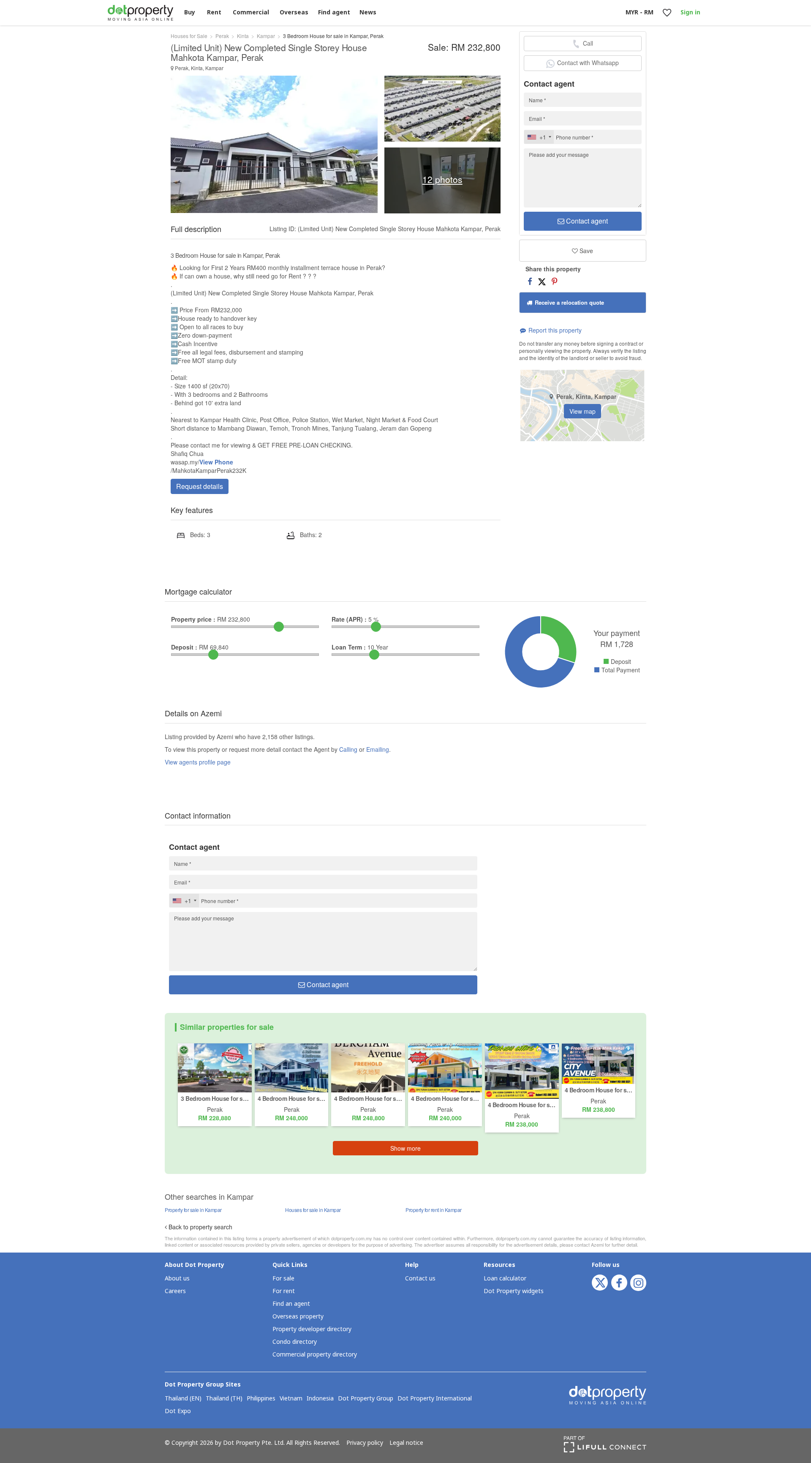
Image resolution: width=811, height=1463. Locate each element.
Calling (348, 749)
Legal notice (406, 1443)
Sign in (690, 12)
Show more (405, 1148)
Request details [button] (199, 486)
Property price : (193, 619)
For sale (283, 1278)
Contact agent (586, 221)
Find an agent (291, 1303)
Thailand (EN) (183, 1399)
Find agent (334, 12)
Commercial (251, 12)
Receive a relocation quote (568, 302)
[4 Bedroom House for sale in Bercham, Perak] (292, 1067)
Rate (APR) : (349, 619)
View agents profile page (198, 762)
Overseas (294, 12)
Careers (175, 1291)
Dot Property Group (365, 1399)
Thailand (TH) (224, 1399)
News (367, 12)
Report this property (554, 330)
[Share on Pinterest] (554, 281)
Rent (214, 12)
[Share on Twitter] (542, 281)
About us (177, 1278)
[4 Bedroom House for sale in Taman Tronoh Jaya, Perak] (522, 1070)
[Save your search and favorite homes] (667, 13)
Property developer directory (311, 1329)
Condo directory (294, 1341)
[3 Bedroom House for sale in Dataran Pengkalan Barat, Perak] (215, 1067)
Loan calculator (505, 1278)
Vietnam (291, 1399)
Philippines (261, 1399)
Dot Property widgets (514, 1291)
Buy (189, 12)
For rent (283, 1291)
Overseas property (298, 1316)
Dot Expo (178, 1411)
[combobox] (539, 137)
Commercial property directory (314, 1354)
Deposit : (184, 647)
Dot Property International (434, 1399)
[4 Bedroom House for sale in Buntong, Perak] (599, 1063)
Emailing (377, 749)
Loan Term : (349, 647)
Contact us (420, 1278)
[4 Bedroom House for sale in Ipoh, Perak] (445, 1067)
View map (582, 411)
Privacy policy (364, 1443)
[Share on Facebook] (530, 281)
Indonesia (320, 1399)
